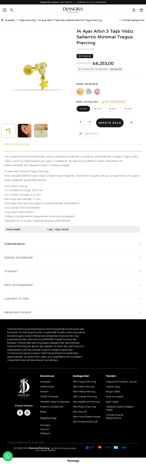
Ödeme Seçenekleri (18, 257)
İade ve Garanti (114, 396)
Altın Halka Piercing (84, 391)
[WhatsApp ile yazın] (8, 456)
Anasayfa (45, 381)
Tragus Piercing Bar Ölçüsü (121, 381)
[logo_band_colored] (106, 447)
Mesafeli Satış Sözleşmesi (55, 401)
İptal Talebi (112, 401)
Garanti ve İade (16, 298)
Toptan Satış (113, 386)
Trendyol (45, 425)
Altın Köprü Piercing (84, 406)
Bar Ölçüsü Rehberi (115, 102)
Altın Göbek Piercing (85, 396)
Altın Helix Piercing (83, 386)
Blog (43, 411)
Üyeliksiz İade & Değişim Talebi (120, 408)
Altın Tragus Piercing (84, 381)
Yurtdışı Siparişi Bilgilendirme (114, 416)
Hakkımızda (47, 386)
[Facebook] (20, 413)
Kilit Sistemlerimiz (18, 285)
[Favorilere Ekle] (131, 122)
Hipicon (44, 429)
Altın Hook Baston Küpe (86, 416)
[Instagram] (27, 413)
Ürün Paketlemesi (17, 312)
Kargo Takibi (113, 391)
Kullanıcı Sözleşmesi (51, 406)
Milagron (45, 433)
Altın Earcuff (80, 411)
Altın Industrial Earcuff (85, 421)
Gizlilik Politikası (49, 396)
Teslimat (11, 271)
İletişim (44, 391)
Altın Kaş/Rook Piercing (86, 401)
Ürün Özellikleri (17, 144)
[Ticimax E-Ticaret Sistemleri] (73, 461)
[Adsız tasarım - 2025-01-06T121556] (23, 388)
